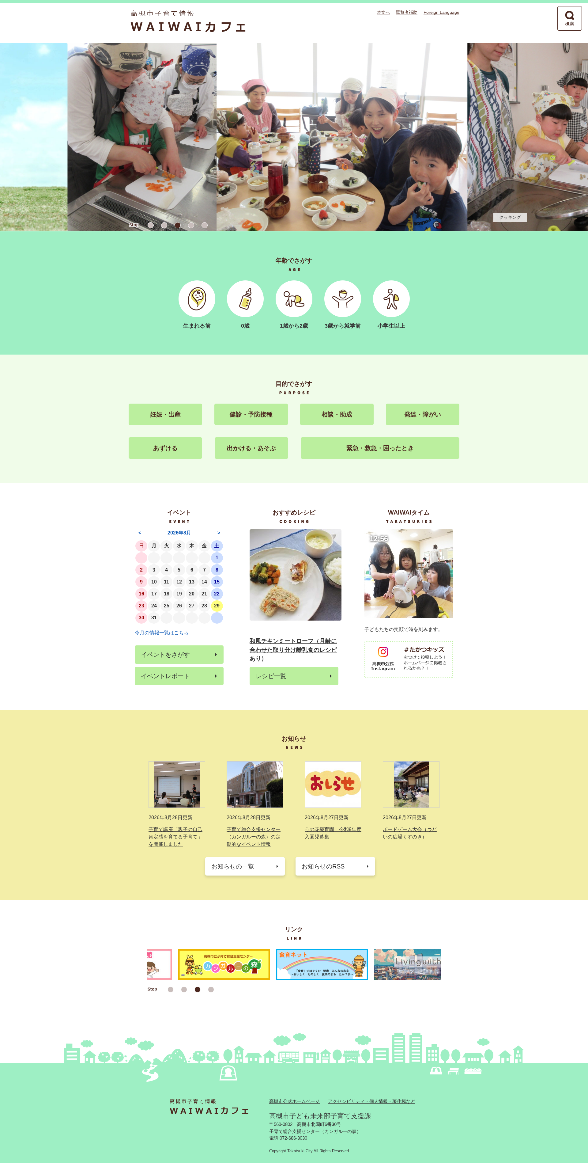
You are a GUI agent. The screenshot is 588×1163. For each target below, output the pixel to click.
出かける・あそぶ (251, 448)
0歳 (245, 326)
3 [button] (178, 225)
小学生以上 (391, 326)
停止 (134, 225)
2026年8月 (179, 532)
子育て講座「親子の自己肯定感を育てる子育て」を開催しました (175, 837)
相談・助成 (337, 414)
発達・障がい (422, 414)
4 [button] (191, 225)
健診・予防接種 (251, 414)
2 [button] (164, 225)
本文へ (383, 12)
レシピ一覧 (271, 676)
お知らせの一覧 (232, 866)
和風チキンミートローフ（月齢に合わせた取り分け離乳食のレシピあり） (293, 650)
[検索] (569, 18)
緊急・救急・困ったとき (380, 448)
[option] (294, 137)
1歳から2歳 (294, 326)
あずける (165, 448)
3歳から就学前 (343, 326)
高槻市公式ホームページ (294, 1101)
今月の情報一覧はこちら (162, 632)
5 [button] (205, 225)
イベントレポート (165, 676)
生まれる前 (197, 326)
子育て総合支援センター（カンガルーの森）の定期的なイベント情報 (254, 837)
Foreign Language (441, 12)
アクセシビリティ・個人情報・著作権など (371, 1101)
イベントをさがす (165, 654)
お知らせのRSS (323, 866)
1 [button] (151, 225)
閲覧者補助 (406, 12)
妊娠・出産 (165, 414)
